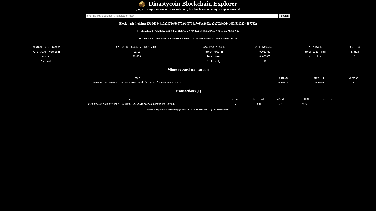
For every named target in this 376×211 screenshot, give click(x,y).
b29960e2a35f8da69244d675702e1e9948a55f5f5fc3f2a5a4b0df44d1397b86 (131, 104)
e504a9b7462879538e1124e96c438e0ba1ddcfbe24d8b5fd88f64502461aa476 (137, 82)
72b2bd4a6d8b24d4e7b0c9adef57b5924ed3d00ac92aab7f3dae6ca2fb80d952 (197, 31)
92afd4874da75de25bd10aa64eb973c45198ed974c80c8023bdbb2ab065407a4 (195, 38)
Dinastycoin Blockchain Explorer (192, 3)
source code (152, 109)
